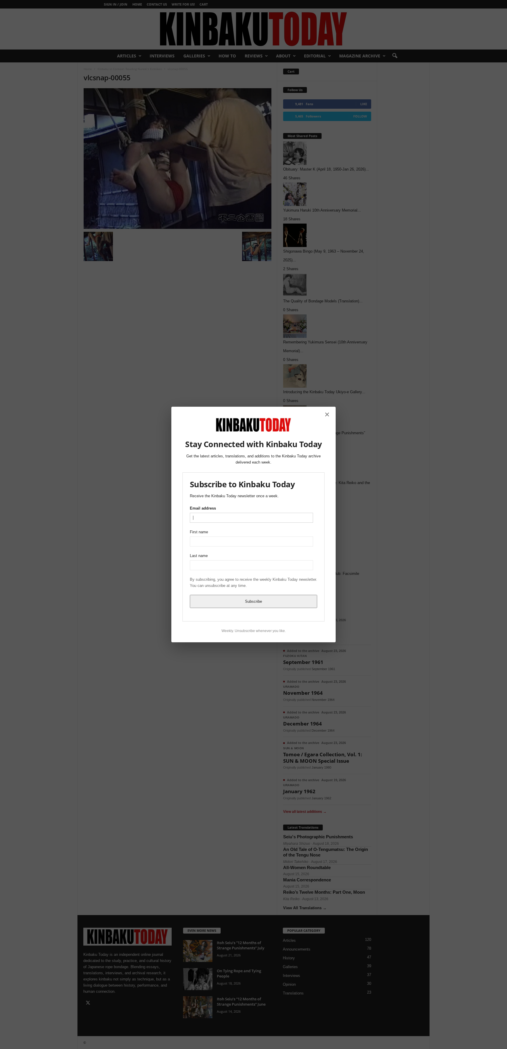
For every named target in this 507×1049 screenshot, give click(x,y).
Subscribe (253, 601)
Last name (199, 556)
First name (199, 532)
